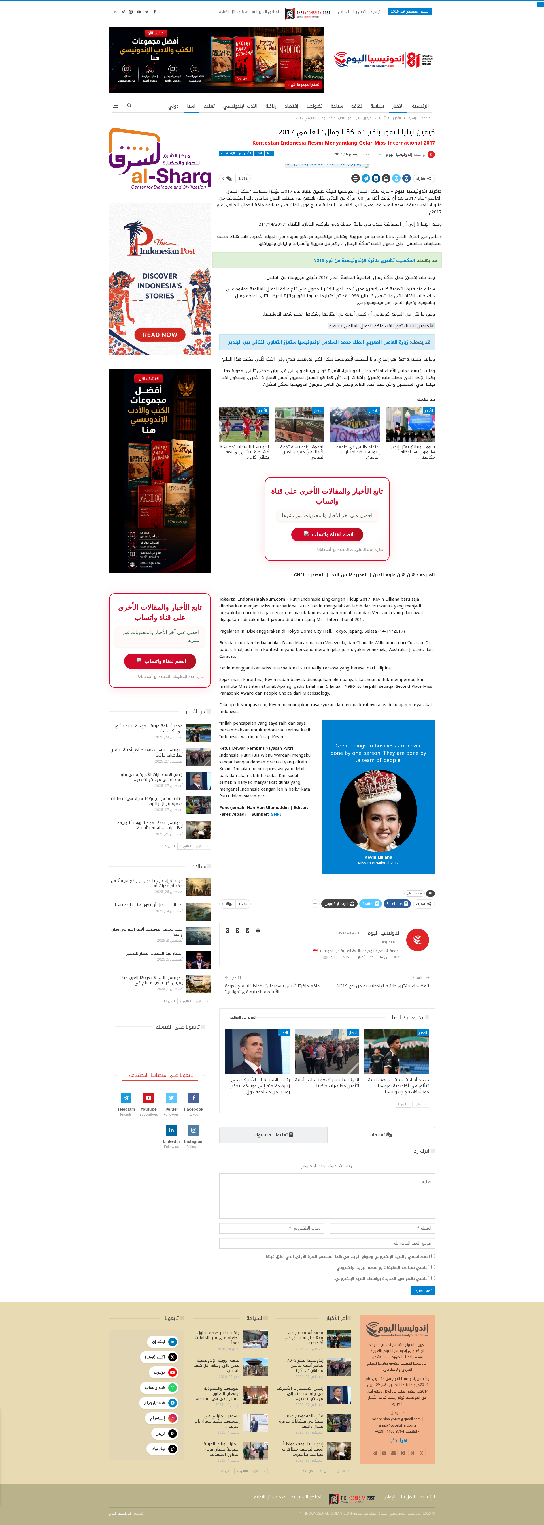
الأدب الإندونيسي (240, 106)
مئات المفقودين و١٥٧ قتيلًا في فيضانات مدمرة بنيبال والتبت (147, 801)
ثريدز (160, 1433)
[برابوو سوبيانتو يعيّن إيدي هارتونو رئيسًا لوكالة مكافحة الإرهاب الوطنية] (410, 424)
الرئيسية (377, 11)
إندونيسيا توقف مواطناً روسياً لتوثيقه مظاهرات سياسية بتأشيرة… (150, 825)
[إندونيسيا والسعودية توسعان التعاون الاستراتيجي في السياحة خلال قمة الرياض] (255, 1395)
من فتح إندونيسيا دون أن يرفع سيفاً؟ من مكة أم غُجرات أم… (147, 883)
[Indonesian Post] (307, 14)
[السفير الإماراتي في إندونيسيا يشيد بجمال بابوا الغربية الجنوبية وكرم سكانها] (255, 1423)
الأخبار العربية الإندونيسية (236, 153)
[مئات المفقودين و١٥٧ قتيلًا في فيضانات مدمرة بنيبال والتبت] (198, 805)
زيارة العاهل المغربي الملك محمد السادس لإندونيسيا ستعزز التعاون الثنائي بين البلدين (318, 342)
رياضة (271, 106)
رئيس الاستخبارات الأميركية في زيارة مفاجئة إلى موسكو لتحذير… (151, 777)
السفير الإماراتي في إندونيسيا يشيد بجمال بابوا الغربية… (217, 1421)
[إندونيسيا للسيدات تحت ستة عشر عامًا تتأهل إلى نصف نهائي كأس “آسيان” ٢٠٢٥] (244, 424)
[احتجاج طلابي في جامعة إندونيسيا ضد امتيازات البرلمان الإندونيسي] (355, 424)
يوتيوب (159, 1372)
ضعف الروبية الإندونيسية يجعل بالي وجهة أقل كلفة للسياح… (217, 1365)
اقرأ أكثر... (397, 1441)
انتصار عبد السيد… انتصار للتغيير (155, 953)
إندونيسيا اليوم (120, 1513)
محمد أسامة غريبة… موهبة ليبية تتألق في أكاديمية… (149, 728)
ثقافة (356, 106)
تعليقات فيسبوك (271, 1135)
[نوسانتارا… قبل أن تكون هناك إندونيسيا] (198, 912)
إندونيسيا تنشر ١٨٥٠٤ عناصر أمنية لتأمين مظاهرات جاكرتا (146, 752)
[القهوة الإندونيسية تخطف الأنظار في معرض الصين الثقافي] (299, 424)
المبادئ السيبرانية (266, 11)
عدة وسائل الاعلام (233, 11)
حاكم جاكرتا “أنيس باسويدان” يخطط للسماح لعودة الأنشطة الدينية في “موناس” (272, 989)
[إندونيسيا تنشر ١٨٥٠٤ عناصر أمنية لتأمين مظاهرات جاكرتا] (327, 1051)
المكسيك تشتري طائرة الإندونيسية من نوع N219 (364, 260)
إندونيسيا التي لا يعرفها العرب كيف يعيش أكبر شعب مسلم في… (151, 980)
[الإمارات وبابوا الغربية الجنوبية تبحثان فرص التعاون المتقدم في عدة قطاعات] (255, 1451)
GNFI (276, 814)
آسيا (191, 106)
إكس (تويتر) (155, 1357)
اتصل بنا (359, 11)
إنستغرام (157, 1418)
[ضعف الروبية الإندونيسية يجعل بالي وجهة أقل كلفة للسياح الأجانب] (255, 1367)
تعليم (209, 106)
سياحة (337, 106)
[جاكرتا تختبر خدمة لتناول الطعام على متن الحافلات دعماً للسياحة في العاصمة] (255, 1339)
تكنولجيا (315, 106)
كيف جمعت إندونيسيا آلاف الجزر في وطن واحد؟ (147, 932)
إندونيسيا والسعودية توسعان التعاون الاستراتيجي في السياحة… (217, 1393)
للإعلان (343, 11)
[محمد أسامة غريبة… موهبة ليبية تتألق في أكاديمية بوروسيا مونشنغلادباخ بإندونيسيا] (396, 1051)
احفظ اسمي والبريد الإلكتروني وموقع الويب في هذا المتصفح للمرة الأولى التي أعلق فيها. (347, 1257)
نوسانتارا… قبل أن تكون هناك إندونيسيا (149, 905)
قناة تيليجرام (154, 1402)
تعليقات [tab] (377, 1135)
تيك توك (158, 1448)
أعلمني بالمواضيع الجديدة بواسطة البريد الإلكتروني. (381, 1279)
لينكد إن (158, 1341)
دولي (173, 106)
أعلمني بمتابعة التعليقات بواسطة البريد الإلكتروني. (382, 1268)
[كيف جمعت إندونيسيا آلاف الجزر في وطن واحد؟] (198, 936)
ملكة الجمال (414, 893)
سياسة (377, 106)
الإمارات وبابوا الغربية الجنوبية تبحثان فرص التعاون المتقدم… (222, 1449)
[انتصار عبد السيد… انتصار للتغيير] (198, 960)
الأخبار (398, 106)
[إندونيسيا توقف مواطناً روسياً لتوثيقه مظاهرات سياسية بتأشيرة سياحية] (198, 830)
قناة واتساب (155, 1387)
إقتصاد (291, 106)
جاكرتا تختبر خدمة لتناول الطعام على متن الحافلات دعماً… (217, 1338)
